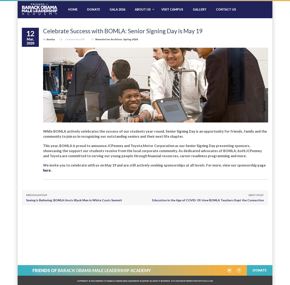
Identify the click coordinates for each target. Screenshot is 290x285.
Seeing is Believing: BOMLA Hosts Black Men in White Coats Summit (74, 197)
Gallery (199, 9)
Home (72, 9)
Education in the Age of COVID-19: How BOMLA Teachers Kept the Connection (208, 197)
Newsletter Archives (108, 39)
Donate (93, 9)
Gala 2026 (117, 9)
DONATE (260, 270)
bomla (51, 39)
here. (47, 170)
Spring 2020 (130, 39)
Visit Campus (172, 9)
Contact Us (226, 9)
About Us (143, 9)
